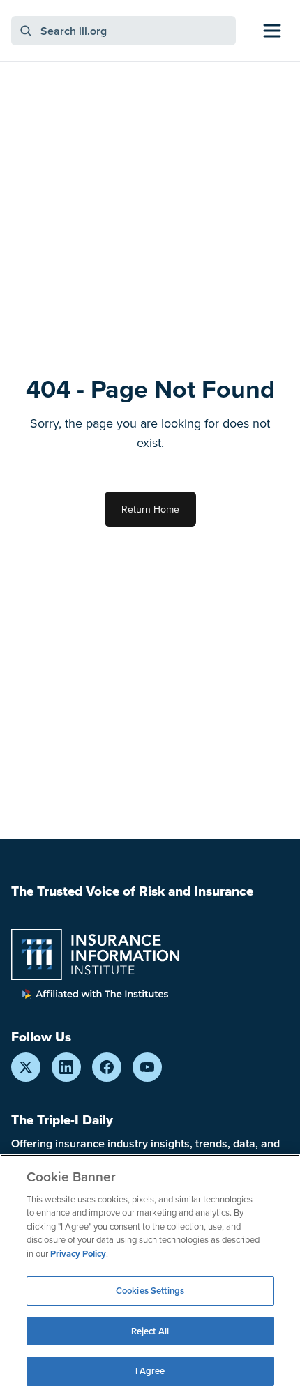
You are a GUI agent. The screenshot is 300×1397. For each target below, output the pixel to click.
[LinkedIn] (66, 1067)
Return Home (150, 509)
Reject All (150, 1331)
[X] (25, 1067)
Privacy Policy (78, 1253)
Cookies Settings (150, 1290)
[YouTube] (147, 1067)
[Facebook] (106, 1067)
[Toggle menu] (272, 30)
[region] (150, 1275)
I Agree (150, 1370)
